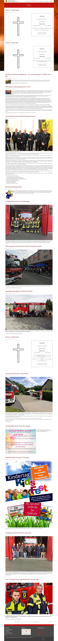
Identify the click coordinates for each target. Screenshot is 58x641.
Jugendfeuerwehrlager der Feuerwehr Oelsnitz (18, 291)
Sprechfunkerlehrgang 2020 (13, 187)
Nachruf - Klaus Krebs (11, 43)
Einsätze (39, 630)
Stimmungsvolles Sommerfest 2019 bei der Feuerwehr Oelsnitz (23, 246)
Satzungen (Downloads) (41, 633)
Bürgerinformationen (40, 631)
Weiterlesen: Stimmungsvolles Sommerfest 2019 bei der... (13, 287)
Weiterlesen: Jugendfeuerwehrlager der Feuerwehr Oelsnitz (14, 333)
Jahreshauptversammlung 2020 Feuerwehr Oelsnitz (20, 116)
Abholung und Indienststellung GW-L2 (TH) (17, 87)
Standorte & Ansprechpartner (42, 632)
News (38, 629)
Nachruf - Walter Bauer (12, 337)
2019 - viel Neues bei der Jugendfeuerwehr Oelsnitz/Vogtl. (22, 579)
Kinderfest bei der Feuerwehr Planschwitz (17, 457)
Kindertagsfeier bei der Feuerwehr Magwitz (17, 426)
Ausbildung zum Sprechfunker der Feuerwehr (18, 533)
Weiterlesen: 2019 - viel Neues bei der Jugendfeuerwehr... (14, 619)
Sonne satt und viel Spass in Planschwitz (16, 373)
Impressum (39, 634)
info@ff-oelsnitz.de (9, 634)
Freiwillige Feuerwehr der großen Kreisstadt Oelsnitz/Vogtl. (18, 637)
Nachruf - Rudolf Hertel (12, 10)
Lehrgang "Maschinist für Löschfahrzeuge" (17, 201)
